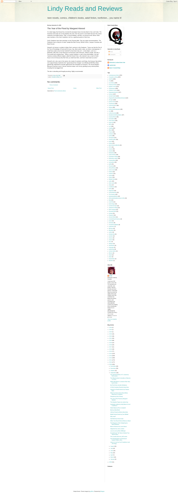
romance (111, 134)
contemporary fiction (114, 75)
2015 (110, 351)
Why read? (113, 416)
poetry (110, 135)
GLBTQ (111, 79)
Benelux (111, 228)
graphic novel (112, 86)
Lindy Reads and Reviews (84, 8)
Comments (112, 54)
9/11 (110, 241)
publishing (111, 249)
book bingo (112, 204)
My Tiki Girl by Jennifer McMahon (118, 385)
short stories (112, 120)
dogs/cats (111, 190)
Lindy (110, 275)
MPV (110, 124)
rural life (111, 202)
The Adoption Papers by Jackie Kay (119, 402)
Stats (110, 185)
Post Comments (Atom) (60, 91)
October (113, 370)
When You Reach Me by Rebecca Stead (120, 421)
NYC (110, 147)
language (111, 247)
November (113, 368)
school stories (112, 251)
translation (111, 118)
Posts (111, 51)
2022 (110, 336)
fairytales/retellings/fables (115, 115)
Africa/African (112, 168)
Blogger (102, 491)
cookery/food (112, 160)
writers (110, 177)
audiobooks (112, 88)
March (112, 457)
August (112, 446)
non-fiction (111, 82)
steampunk (111, 245)
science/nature (112, 105)
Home (74, 88)
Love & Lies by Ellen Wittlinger (118, 431)
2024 (110, 331)
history (110, 143)
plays (110, 256)
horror (110, 221)
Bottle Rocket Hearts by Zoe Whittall (119, 414)
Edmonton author (113, 158)
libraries (111, 260)
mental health (112, 96)
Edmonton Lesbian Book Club (117, 62)
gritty (110, 164)
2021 (110, 338)
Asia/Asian (111, 103)
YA (109, 81)
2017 (110, 347)
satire (110, 181)
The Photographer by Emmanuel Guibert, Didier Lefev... (118, 439)
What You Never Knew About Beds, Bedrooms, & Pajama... (119, 393)
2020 (110, 340)
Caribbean (111, 186)
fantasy (111, 107)
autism (110, 232)
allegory (111, 243)
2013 (110, 355)
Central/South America (114, 219)
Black (110, 130)
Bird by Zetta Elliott (115, 410)
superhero (111, 226)
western (111, 236)
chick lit (111, 239)
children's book (113, 90)
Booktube (111, 230)
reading (111, 128)
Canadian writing (55, 77)
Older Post (99, 88)
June (112, 450)
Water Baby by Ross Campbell (118, 408)
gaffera (92, 491)
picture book (112, 101)
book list (111, 122)
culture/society (112, 113)
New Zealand (112, 209)
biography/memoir (113, 92)
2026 (110, 327)
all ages (111, 99)
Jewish (110, 151)
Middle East (112, 179)
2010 (110, 362)
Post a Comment (54, 85)
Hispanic (111, 215)
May (112, 452)
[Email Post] (64, 75)
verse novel (112, 170)
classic (110, 149)
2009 (110, 364)
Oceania (111, 166)
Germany (111, 222)
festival (110, 171)
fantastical (111, 152)
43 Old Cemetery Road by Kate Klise (119, 387)
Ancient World (112, 217)
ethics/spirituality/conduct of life (117, 198)
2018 (110, 344)
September (113, 372)
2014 (110, 353)
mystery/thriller (112, 117)
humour (111, 94)
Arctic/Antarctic (112, 192)
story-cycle (111, 183)
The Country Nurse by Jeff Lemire (118, 436)
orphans (111, 173)
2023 (110, 334)
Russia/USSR (112, 211)
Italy (110, 200)
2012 (110, 357)
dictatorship (112, 234)
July (112, 448)
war (110, 111)
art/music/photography (114, 109)
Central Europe (113, 205)
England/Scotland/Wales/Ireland (117, 98)
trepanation (112, 258)
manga (110, 213)
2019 (110, 342)
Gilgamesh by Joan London (117, 428)
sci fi (61, 77)
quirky (110, 175)
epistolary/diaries (113, 196)
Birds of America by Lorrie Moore (118, 426)
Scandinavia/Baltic (113, 224)
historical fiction (113, 84)
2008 (110, 462)
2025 (110, 329)
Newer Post (51, 88)
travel (110, 141)
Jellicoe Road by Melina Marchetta (119, 412)
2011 (110, 360)
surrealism (111, 162)
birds (110, 188)
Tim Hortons (112, 194)
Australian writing (113, 156)
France (110, 132)
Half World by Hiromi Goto (116, 418)
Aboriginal (111, 137)
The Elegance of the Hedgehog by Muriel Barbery (119, 423)
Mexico (111, 253)
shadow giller (112, 139)
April (112, 455)
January (113, 459)
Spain (110, 255)
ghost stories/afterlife (114, 145)
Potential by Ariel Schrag (116, 396)
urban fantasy (112, 154)
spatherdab (112, 65)
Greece (111, 238)
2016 (110, 349)
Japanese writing (113, 207)
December (113, 366)
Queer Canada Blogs (114, 68)
